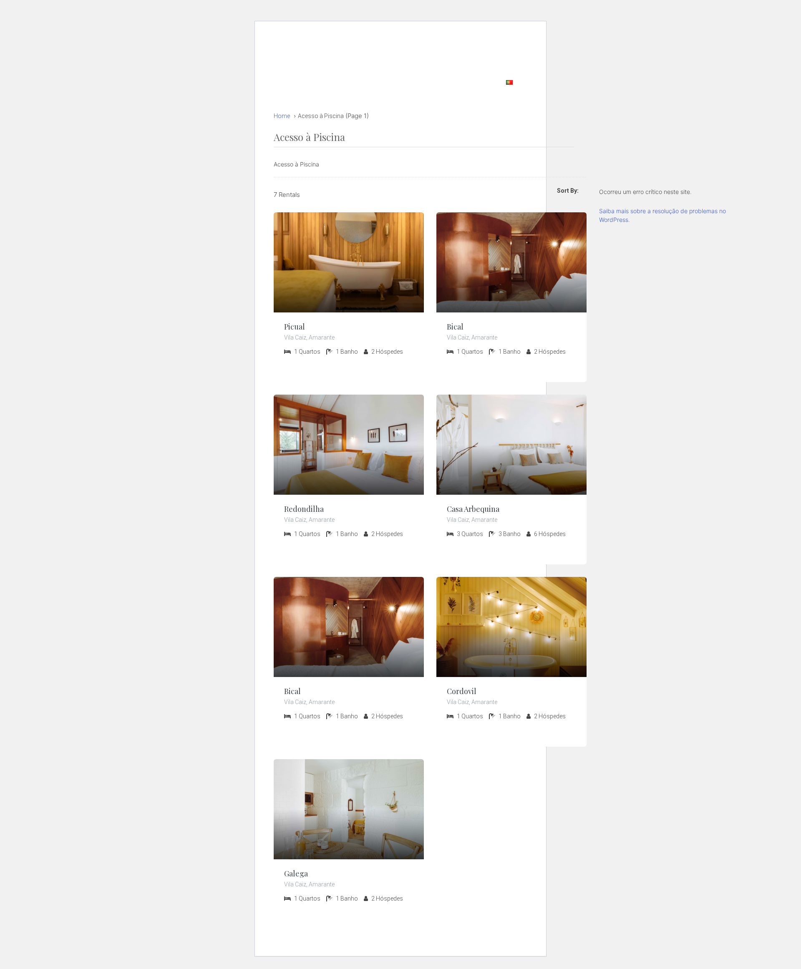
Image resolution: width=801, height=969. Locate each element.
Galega (296, 873)
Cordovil (461, 691)
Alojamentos (494, 44)
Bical (455, 327)
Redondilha (304, 509)
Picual (294, 327)
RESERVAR (391, 44)
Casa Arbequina (473, 509)
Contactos (431, 82)
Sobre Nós (476, 82)
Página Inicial (441, 44)
